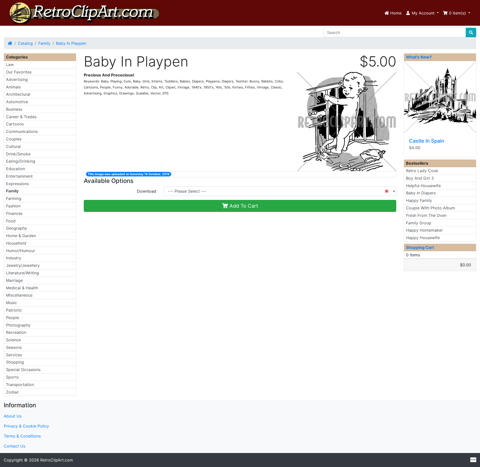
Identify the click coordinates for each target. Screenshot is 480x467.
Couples (14, 138)
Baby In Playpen (71, 43)
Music (11, 302)
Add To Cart (243, 206)
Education (15, 168)
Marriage (14, 280)
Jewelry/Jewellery (23, 265)
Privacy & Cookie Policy (26, 426)
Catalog (25, 43)
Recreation (16, 332)
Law (10, 64)
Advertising (17, 79)
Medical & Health (22, 287)
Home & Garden (21, 235)
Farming (13, 198)
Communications (22, 131)
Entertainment (19, 176)
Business (14, 109)
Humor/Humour (20, 250)
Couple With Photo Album (430, 207)
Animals (13, 86)
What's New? (419, 56)
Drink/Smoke (18, 153)
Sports (12, 377)
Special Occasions (23, 369)
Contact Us (14, 446)
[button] (422, 13)
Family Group (418, 222)
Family (44, 43)
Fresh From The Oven (426, 215)
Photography (18, 325)
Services (14, 354)
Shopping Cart (420, 247)
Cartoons (15, 123)
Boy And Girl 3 (420, 178)
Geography (16, 228)
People (12, 317)
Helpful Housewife (423, 185)
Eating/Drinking (20, 161)
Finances (14, 213)
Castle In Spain (426, 141)
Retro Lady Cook (422, 170)
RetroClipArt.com (56, 460)
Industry (13, 257)
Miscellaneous (19, 295)
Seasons (14, 347)
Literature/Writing (22, 272)
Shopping (15, 362)
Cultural (13, 146)
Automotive (17, 101)
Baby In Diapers (421, 192)
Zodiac (12, 392)
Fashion (13, 205)
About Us (13, 416)
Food (11, 220)
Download (146, 191)
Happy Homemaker (424, 230)
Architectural (18, 94)
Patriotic (14, 310)
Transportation (20, 384)
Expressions (17, 183)
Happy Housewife (423, 237)
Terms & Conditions (22, 436)
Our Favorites (19, 71)
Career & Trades (21, 116)
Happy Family (419, 200)
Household (16, 243)
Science (13, 339)
